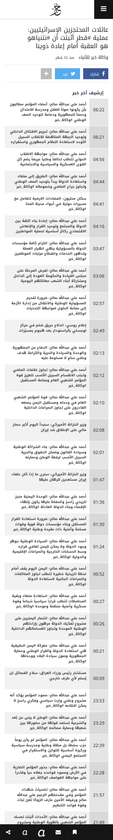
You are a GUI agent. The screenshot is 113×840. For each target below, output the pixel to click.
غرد (66, 74)
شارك (95, 74)
